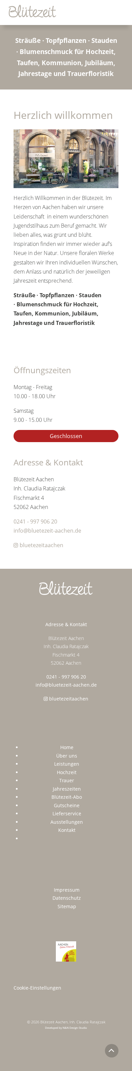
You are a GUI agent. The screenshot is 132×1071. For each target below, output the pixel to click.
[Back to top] (111, 1050)
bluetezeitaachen (40, 545)
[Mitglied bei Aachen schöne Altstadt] (66, 951)
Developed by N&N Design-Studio (66, 1027)
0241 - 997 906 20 (35, 521)
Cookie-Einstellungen (37, 988)
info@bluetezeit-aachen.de (47, 530)
